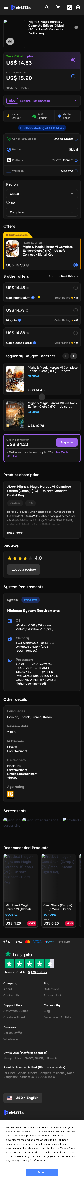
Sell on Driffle (12, 1033)
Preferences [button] (38, 1160)
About (7, 989)
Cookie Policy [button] (21, 1156)
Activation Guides (15, 1011)
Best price (68, 276)
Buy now (67, 442)
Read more (15, 533)
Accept (42, 1172)
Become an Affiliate (57, 1017)
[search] (47, 7)
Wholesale (10, 1039)
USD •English (27, 1097)
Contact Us (11, 995)
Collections (51, 989)
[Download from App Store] (69, 7)
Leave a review (24, 569)
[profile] (78, 7)
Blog (47, 1011)
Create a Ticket (14, 1017)
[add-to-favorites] (76, 28)
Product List (52, 995)
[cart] (58, 7)
